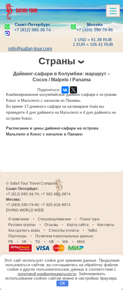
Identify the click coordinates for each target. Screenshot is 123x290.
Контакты (105, 225)
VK (24, 242)
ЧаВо (92, 230)
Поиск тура (89, 219)
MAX (81, 242)
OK (62, 283)
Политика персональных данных (64, 236)
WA (65, 242)
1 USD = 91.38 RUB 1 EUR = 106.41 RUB (93, 42)
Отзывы (51, 225)
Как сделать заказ (24, 230)
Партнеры (17, 236)
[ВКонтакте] (65, 89)
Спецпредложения (54, 219)
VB (51, 242)
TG (37, 242)
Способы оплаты (64, 230)
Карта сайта (78, 225)
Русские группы (22, 225)
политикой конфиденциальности (47, 274)
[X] (73, 89)
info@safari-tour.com (30, 48)
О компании (18, 219)
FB (10, 242)
